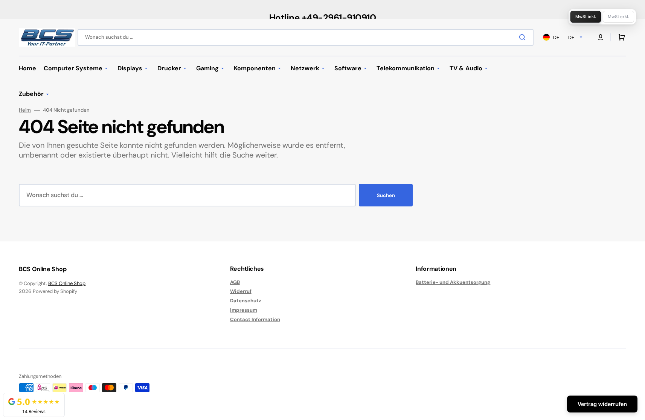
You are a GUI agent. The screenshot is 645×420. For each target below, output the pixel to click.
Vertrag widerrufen (602, 404)
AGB (235, 282)
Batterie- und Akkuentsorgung (453, 282)
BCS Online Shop (66, 283)
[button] (620, 37)
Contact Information (255, 319)
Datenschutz (245, 300)
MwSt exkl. (618, 16)
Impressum (243, 310)
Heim (25, 110)
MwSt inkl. (585, 16)
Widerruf (241, 291)
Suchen (386, 195)
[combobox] (306, 37)
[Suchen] (524, 37)
